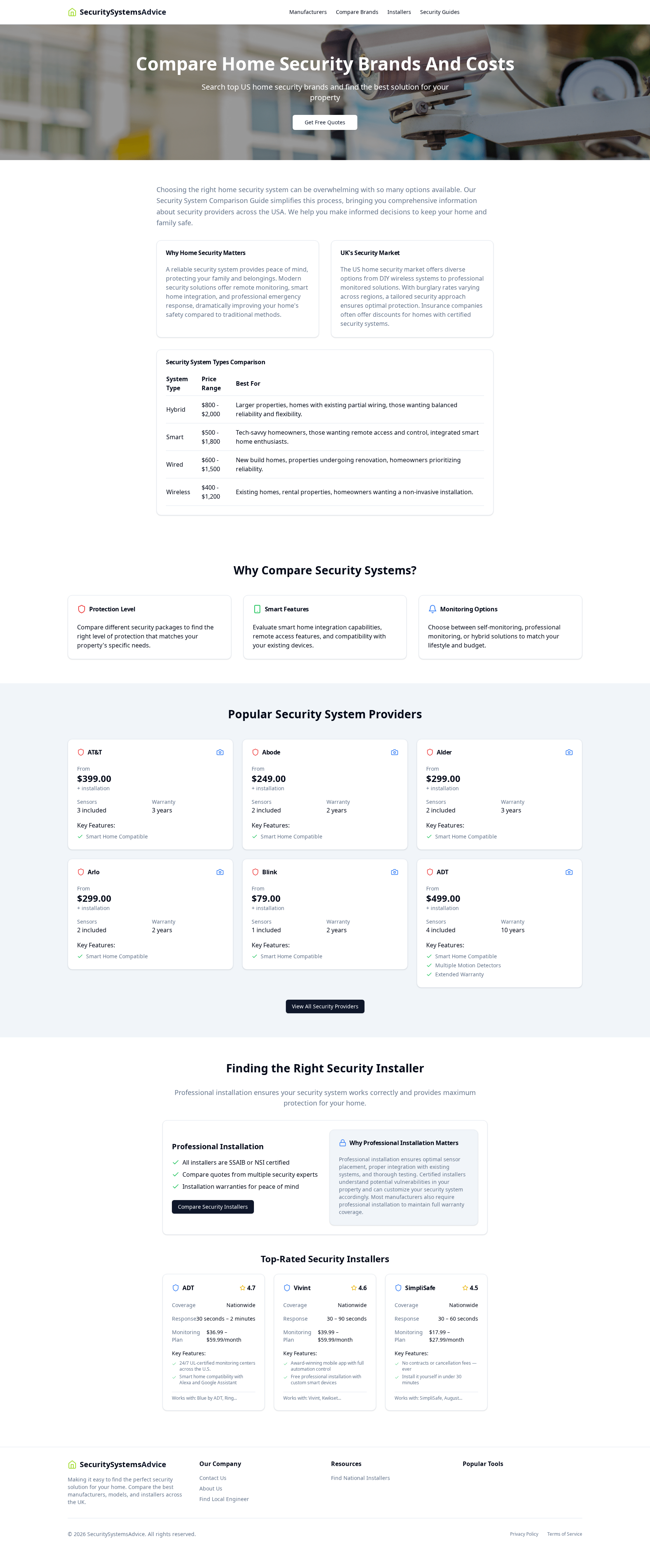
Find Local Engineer (224, 1499)
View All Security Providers (325, 1006)
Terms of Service (564, 1534)
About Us (210, 1488)
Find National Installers (360, 1477)
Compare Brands (357, 11)
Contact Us (212, 1477)
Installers (399, 11)
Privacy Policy (524, 1534)
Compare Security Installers (213, 1206)
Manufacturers (308, 11)
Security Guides (440, 11)
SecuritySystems (123, 12)
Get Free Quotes (325, 122)
